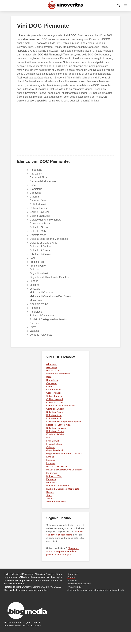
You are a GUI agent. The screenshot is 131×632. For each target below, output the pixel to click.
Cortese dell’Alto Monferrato (45, 219)
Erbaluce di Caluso (40, 254)
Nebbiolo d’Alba (39, 304)
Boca (33, 185)
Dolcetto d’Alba (38, 231)
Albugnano (36, 169)
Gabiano (34, 269)
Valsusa (34, 331)
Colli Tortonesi (38, 204)
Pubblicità (72, 580)
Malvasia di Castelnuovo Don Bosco (50, 296)
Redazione (72, 574)
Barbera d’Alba (38, 177)
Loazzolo (35, 288)
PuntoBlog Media (12, 625)
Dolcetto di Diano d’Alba (43, 242)
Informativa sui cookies (79, 583)
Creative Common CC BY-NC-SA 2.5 (41, 586)
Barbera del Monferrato (43, 181)
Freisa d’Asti (37, 261)
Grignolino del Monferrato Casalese (50, 277)
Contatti (71, 577)
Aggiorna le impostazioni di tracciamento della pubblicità (95, 590)
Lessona (34, 284)
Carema (34, 196)
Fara (32, 258)
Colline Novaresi (39, 212)
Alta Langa (36, 173)
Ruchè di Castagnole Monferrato (48, 319)
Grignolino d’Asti (39, 273)
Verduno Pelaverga (41, 334)
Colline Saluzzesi (40, 215)
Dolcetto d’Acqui (39, 227)
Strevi (33, 327)
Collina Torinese (39, 208)
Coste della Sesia (40, 223)
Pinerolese (36, 311)
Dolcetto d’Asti (38, 235)
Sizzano (34, 323)
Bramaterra (36, 189)
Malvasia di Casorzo (41, 292)
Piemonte (35, 307)
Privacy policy (74, 586)
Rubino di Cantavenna (42, 315)
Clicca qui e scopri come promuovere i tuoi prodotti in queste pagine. (62, 551)
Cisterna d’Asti (38, 200)
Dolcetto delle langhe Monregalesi (49, 238)
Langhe (34, 281)
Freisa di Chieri (38, 265)
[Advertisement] (65, 128)
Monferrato (36, 300)
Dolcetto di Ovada (40, 250)
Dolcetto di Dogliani (41, 246)
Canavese (35, 192)
